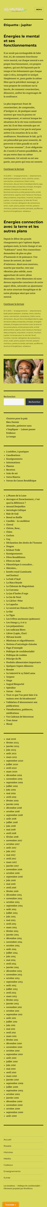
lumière (7, 203)
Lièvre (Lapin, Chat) (16, 633)
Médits (7, 1158)
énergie (29, 187)
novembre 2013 (14, 974)
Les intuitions (9, 1186)
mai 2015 (11, 920)
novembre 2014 (14, 942)
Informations (13, 462)
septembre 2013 (14, 981)
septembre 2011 (14, 1014)
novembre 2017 (14, 840)
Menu (39, 9)
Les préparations (15, 626)
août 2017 (11, 847)
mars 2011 (11, 1036)
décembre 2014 (14, 938)
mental (14, 203)
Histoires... (11, 568)
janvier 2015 (12, 934)
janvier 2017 (12, 866)
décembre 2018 (14, 808)
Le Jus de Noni (13, 597)
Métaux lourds (13, 637)
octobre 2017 (12, 844)
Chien (9, 532)
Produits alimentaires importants (23, 662)
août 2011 (11, 1018)
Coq (8, 539)
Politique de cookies (16, 655)
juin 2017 (11, 851)
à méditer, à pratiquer (17, 451)
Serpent (10, 677)
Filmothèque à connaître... (19, 564)
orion (6, 206)
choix (24, 178)
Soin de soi (11, 473)
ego (40, 184)
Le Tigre (10, 615)
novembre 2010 (14, 1047)
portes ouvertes (18, 208)
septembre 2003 (14, 1090)
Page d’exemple (14, 648)
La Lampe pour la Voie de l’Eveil (23, 200)
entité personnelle (27, 192)
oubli (11, 206)
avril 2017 (11, 858)
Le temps (11, 436)
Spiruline (11, 687)
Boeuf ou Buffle (14, 517)
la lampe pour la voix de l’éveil (23, 335)
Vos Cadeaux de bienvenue (20, 716)
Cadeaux (8, 1165)
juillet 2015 (12, 913)
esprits (18, 195)
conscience (19, 181)
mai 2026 (11, 739)
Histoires (8, 1152)
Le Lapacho (12, 604)
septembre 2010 (14, 1054)
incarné (29, 197)
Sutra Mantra (13, 477)
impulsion (21, 197)
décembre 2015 (14, 895)
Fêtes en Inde (13, 561)
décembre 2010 (14, 1043)
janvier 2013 (12, 1003)
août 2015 (11, 909)
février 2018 (12, 837)
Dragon (10, 546)
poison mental (26, 206)
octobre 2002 (13, 1094)
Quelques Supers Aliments (19, 666)
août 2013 (11, 985)
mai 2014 (11, 960)
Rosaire (10, 669)
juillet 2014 (12, 952)
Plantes (10, 466)
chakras (25, 313)
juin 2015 (11, 916)
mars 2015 (11, 927)
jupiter (6, 200)
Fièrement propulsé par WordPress (18, 1188)
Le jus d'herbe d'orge (17, 593)
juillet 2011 (11, 1021)
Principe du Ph (13, 658)
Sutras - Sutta (13, 691)
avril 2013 (11, 992)
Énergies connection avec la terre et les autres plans (23, 226)
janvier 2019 (12, 804)
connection (8, 181)
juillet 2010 (12, 1061)
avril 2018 (11, 833)
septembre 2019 (14, 782)
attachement (35, 176)
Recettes (10, 469)
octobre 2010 (13, 1050)
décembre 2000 (14, 1101)
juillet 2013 (11, 989)
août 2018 (11, 818)
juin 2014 (11, 956)
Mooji (9, 724)
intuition (37, 197)
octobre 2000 (13, 1108)
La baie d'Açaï (13, 579)
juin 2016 (11, 880)
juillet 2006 (12, 1087)
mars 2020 (11, 771)
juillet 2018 (12, 822)
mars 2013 (11, 996)
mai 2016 (11, 884)
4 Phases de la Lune (16, 495)
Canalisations (13, 455)
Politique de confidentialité (20, 651)
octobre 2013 (12, 978)
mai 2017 (10, 855)
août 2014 (11, 949)
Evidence (11, 433)
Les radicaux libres (15, 629)
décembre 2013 (14, 971)
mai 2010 (11, 1068)
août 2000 (11, 1116)
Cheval (9, 524)
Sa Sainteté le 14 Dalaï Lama (20, 673)
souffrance (38, 208)
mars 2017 (11, 862)
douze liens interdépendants (26, 184)
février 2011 (12, 1039)
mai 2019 (11, 793)
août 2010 (11, 1058)
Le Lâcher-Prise (14, 600)
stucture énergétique (13, 211)
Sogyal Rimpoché (15, 684)
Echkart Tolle (13, 550)
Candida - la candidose (18, 521)
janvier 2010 (12, 1079)
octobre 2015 (13, 902)
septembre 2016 (14, 876)
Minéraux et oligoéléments (20, 640)
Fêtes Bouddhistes (15, 557)
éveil (24, 195)
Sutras (7, 1177)
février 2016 (12, 891)
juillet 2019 (12, 786)
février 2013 (12, 1000)
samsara (29, 208)
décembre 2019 (14, 775)
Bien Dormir (12, 422)
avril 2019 (11, 797)
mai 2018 (11, 829)
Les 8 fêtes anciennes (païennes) (23, 619)
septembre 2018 (14, 815)
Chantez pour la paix (17, 418)
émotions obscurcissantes (15, 187)
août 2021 (11, 753)
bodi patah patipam (12, 178)
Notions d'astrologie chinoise (21, 644)
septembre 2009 (14, 1083)
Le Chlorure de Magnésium (20, 586)
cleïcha (30, 178)
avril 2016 (11, 887)
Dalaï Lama (29, 181)
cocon (36, 178)
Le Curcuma (12, 590)
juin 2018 (11, 826)
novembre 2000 (14, 1105)
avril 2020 (11, 768)
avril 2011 (11, 1032)
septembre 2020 (14, 760)
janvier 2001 (12, 1097)
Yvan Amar (11, 720)
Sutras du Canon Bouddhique (21, 480)
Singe (9, 680)
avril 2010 (11, 1072)
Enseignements (20, 176)
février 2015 (12, 931)
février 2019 (12, 800)
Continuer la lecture (14, 169)
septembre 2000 (14, 1112)
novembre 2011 (14, 1007)
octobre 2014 (13, 945)
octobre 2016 (13, 873)
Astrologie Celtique (16, 510)
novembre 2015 (14, 898)
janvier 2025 (12, 746)
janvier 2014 (12, 967)
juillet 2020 (12, 764)
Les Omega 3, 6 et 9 (16, 622)
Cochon (10, 535)
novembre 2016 (14, 869)
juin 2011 (10, 1025)
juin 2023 (11, 750)
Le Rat (9, 611)
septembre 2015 (14, 905)
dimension (8, 184)
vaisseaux (27, 211)
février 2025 (12, 742)
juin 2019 (11, 789)
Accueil (7, 1139)
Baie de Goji (12, 513)
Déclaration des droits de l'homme (24, 542)
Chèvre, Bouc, (13, 528)
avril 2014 (11, 963)
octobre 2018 (13, 811)
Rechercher (9, 396)
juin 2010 (11, 1065)
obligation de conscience (29, 203)
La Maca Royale (14, 582)
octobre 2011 (12, 1010)
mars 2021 (11, 757)
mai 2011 (10, 1029)
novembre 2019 (14, 779)
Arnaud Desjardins (15, 506)
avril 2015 (11, 923)
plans (16, 206)
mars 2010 (11, 1076)
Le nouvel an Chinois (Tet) (20, 608)
